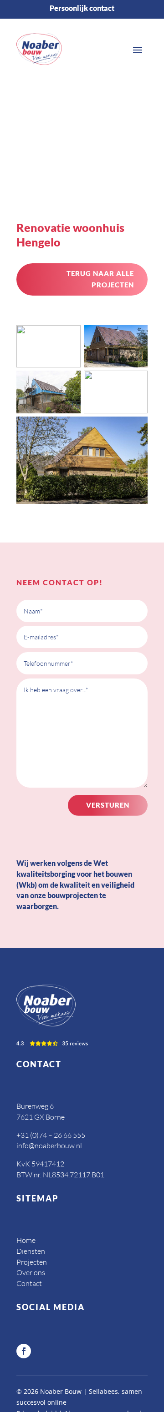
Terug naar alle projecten (100, 279)
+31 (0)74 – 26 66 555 (50, 1135)
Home (26, 1240)
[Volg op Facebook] (23, 1351)
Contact (29, 1283)
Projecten (31, 1261)
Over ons (30, 1272)
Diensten (30, 1251)
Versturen (107, 805)
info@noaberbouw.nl (49, 1145)
